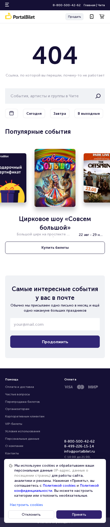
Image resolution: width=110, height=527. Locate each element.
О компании (14, 446)
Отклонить (31, 514)
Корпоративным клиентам (25, 416)
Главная (89, 5)
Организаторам (17, 409)
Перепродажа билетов (22, 402)
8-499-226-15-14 (79, 446)
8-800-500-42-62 (67, 5)
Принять (79, 514)
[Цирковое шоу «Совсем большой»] (55, 178)
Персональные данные (22, 438)
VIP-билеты (13, 424)
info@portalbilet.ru (79, 451)
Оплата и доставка (19, 387)
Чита (101, 5)
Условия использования (22, 431)
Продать (74, 16)
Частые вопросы (17, 394)
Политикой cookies (59, 485)
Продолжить (55, 341)
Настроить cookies (26, 505)
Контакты (12, 453)
